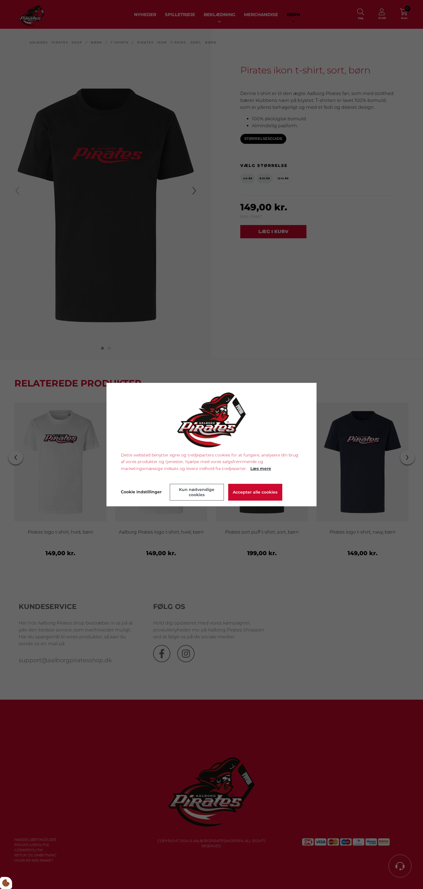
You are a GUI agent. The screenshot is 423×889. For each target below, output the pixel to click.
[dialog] (211, 444)
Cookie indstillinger (141, 491)
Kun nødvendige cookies (196, 492)
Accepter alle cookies (255, 492)
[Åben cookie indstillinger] (6, 883)
